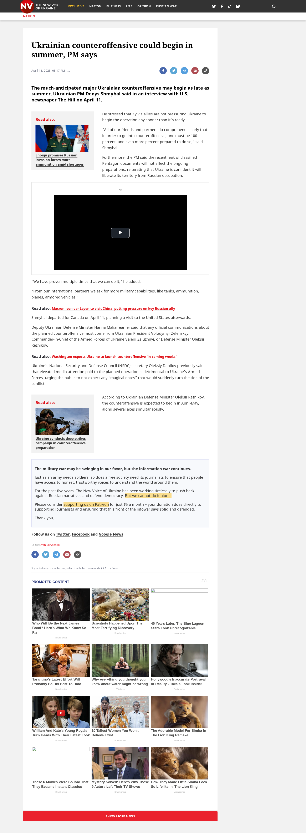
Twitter (63, 534)
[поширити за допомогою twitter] (173, 70)
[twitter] (214, 6)
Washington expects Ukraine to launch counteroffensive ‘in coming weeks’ (114, 356)
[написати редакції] (195, 70)
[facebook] (222, 6)
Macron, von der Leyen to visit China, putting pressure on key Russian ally (113, 308)
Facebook (81, 534)
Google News (111, 534)
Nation (29, 16)
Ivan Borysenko (50, 545)
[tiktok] (229, 6)
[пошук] (274, 6)
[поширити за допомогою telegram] (184, 70)
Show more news (120, 816)
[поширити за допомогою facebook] (163, 70)
